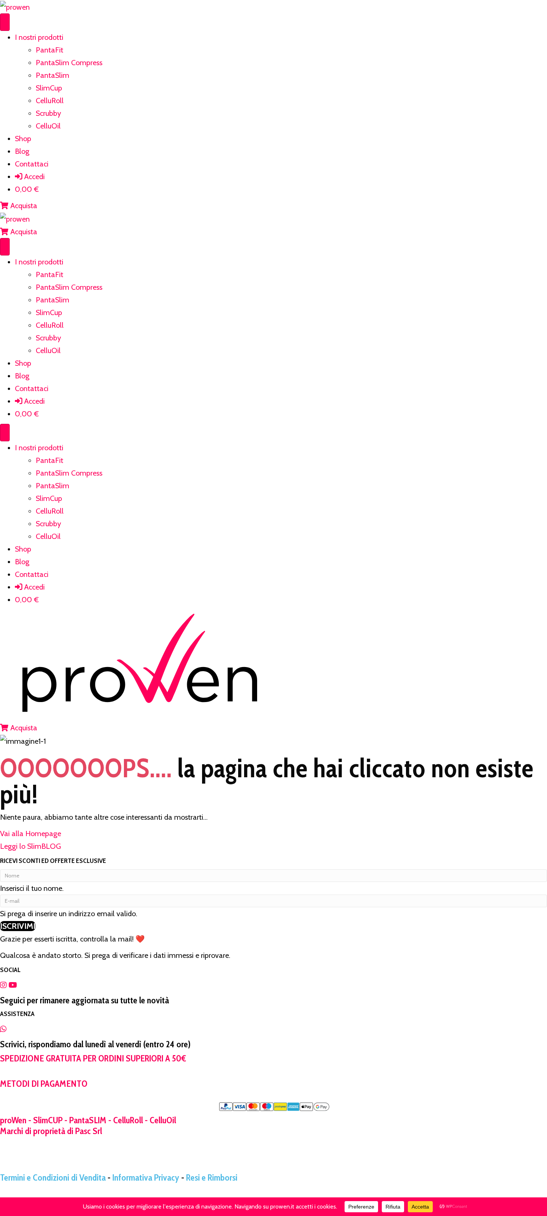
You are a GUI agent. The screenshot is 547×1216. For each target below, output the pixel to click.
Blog (22, 151)
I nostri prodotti (39, 37)
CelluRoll (50, 100)
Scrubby (48, 113)
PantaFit (49, 49)
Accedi (33, 176)
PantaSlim (52, 75)
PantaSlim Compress (69, 62)
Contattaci (31, 163)
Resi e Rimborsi (211, 1177)
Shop (23, 138)
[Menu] (5, 22)
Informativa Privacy (145, 1177)
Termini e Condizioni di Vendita (53, 1177)
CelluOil (48, 125)
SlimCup (49, 87)
